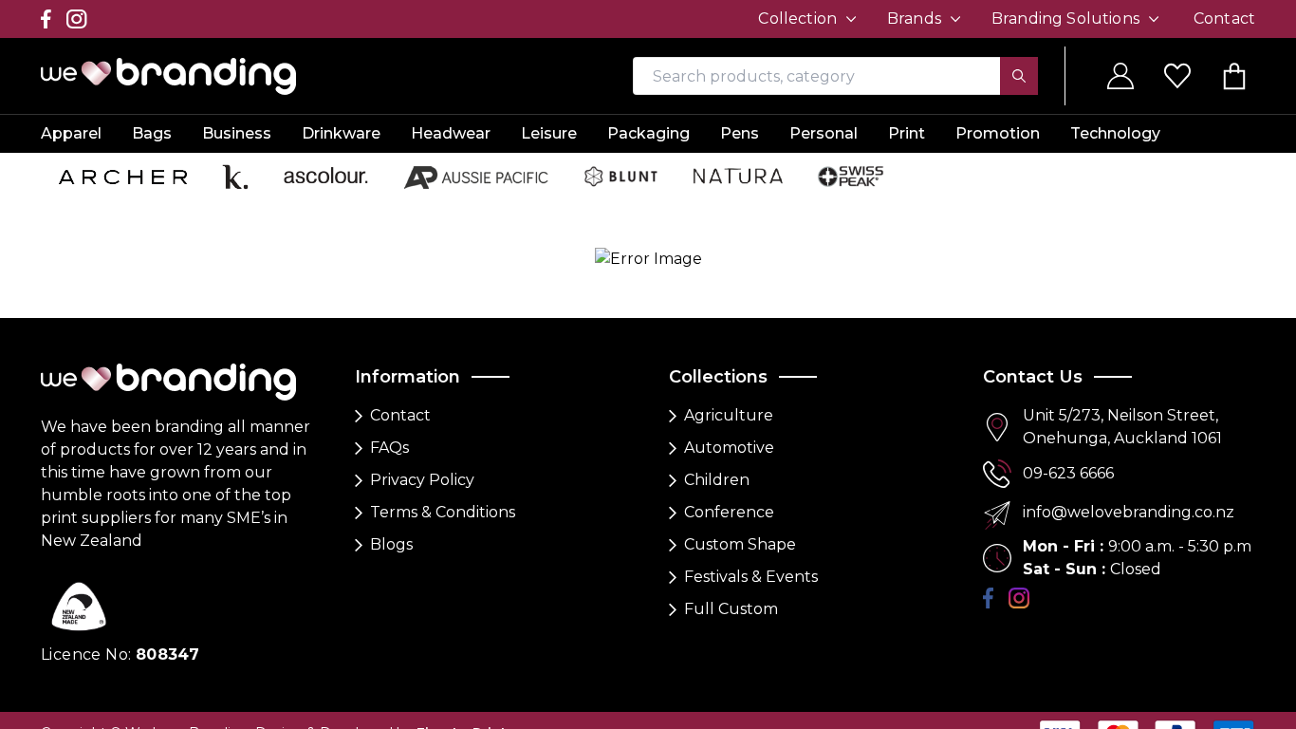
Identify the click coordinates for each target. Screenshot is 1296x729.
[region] (648, 364)
